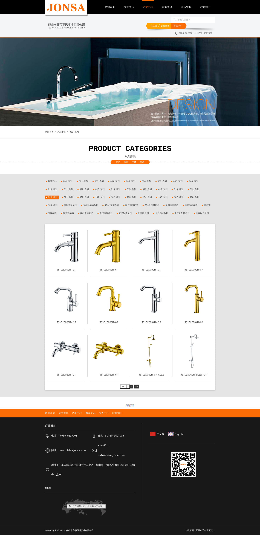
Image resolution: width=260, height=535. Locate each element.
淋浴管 (207, 205)
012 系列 (84, 189)
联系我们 (205, 7)
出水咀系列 (143, 213)
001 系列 (67, 181)
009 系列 (193, 181)
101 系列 (100, 197)
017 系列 (162, 189)
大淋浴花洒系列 (90, 205)
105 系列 (162, 197)
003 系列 (99, 181)
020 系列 (52, 197)
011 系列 (68, 189)
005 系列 (130, 181)
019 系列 (194, 189)
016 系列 (147, 189)
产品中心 (148, 7)
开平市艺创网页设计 (205, 530)
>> (136, 386)
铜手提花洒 (68, 213)
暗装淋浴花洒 (131, 205)
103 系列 (131, 197)
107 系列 (178, 197)
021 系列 (68, 197)
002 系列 (83, 181)
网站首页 (110, 7)
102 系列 (115, 197)
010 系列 (52, 189)
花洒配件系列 (125, 213)
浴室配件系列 (202, 213)
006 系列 (146, 181)
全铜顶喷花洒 (172, 205)
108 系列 (194, 197)
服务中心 (186, 7)
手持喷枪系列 (106, 213)
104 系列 (147, 197)
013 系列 (100, 189)
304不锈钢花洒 (152, 205)
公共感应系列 (161, 213)
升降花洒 (52, 213)
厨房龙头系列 (70, 205)
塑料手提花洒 (86, 213)
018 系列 (178, 189)
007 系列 (162, 181)
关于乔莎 (129, 7)
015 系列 (131, 189)
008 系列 (178, 181)
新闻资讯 (167, 7)
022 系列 (84, 197)
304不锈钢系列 (112, 205)
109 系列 (52, 205)
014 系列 (115, 189)
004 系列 (115, 181)
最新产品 (52, 181)
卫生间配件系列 (182, 213)
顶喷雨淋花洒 (191, 205)
